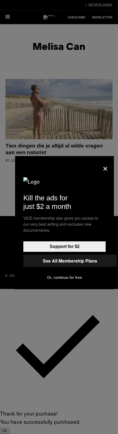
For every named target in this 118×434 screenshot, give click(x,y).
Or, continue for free (64, 277)
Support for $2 (65, 246)
